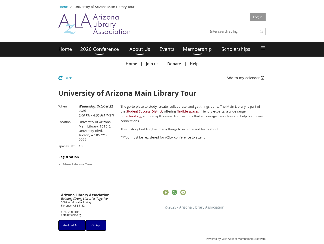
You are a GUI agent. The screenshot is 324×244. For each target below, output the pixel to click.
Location (64, 122)
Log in (257, 17)
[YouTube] (183, 192)
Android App (72, 225)
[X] (174, 192)
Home (63, 6)
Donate (174, 63)
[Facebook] (166, 192)
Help (194, 63)
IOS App (96, 225)
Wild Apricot (229, 238)
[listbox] (246, 77)
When (62, 106)
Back (68, 78)
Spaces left (66, 146)
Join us (152, 63)
